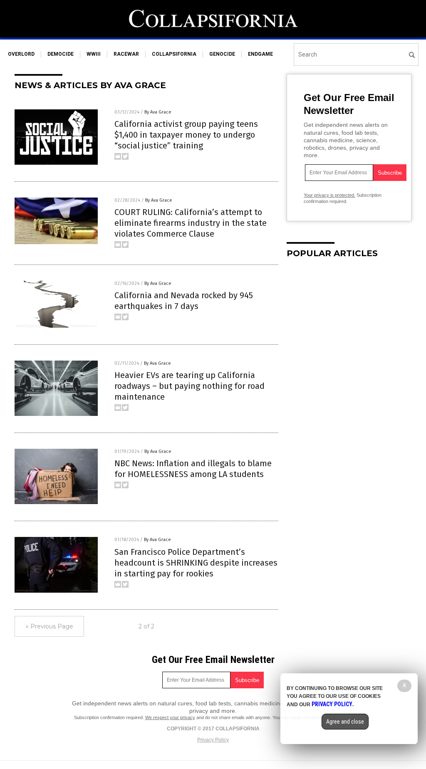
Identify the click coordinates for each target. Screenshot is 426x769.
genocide (222, 54)
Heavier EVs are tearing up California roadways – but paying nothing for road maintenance (189, 386)
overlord (21, 54)
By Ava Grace (157, 112)
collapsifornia (174, 54)
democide (60, 54)
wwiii (94, 54)
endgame (260, 54)
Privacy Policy (213, 740)
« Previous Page (49, 626)
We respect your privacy (170, 717)
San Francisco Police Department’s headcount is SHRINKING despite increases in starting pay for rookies (195, 563)
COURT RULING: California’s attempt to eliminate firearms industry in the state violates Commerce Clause (190, 223)
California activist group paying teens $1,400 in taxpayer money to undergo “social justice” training (186, 135)
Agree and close (345, 721)
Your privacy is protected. (329, 195)
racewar (126, 54)
